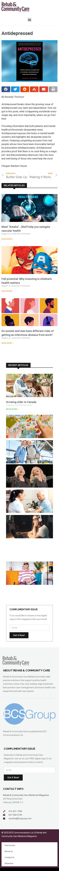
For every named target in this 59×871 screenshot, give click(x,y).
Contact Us (9, 857)
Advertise (9, 863)
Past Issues (10, 845)
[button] (29, 19)
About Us (9, 851)
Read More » (7, 239)
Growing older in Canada (21, 402)
